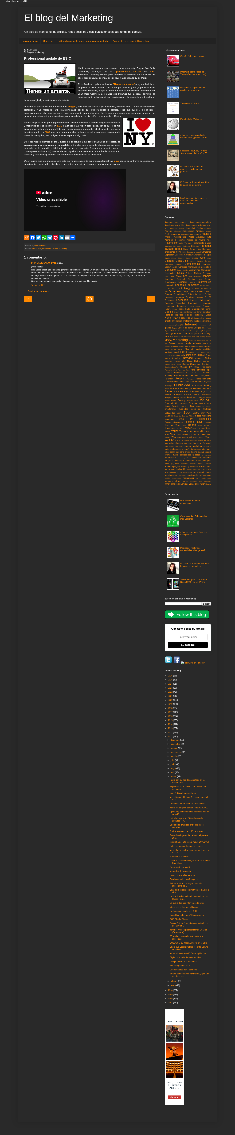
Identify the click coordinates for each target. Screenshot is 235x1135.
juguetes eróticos (188, 463)
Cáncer (179, 276)
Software (207, 409)
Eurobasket (169, 297)
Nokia (189, 361)
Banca (208, 243)
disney (194, 449)
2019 (170, 704)
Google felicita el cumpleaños (183, 961)
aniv (176, 440)
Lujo (209, 333)
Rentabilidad (206, 394)
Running (181, 400)
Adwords (168, 231)
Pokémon (169, 379)
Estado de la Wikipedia (191, 119)
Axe (181, 243)
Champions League (202, 255)
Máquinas (179, 355)
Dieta (200, 279)
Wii (190, 437)
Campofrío (206, 252)
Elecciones (198, 288)
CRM (178, 252)
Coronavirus (194, 270)
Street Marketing (203, 416)
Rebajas (188, 388)
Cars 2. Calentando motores (193, 56)
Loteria (203, 333)
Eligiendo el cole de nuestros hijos (185, 957)
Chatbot (181, 258)
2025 (170, 680)
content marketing (193, 446)
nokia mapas (206, 469)
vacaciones (194, 484)
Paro (193, 370)
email (167, 452)
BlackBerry (196, 246)
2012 (170, 732)
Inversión (203, 325)
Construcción (194, 267)
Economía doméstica (187, 285)
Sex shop (185, 406)
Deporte (206, 276)
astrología (193, 440)
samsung (169, 481)
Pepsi (208, 370)
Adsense (207, 228)
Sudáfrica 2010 (174, 419)
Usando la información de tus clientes (187, 803)
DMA (190, 276)
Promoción (198, 381)
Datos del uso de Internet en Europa (186, 846)
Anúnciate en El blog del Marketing (131, 41)
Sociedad (183, 409)
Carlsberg (179, 255)
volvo (209, 484)
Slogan (208, 406)
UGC (198, 428)
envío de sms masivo (194, 452)
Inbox (202, 318)
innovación (179, 460)
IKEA (175, 318)
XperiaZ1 (201, 437)
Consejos (182, 267)
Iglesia (189, 318)
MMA (171, 336)
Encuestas (199, 291)
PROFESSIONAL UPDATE (44, 263)
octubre (174, 748)
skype (177, 481)
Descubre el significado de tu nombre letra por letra (193, 88)
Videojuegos (205, 431)
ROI (194, 385)
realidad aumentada (173, 478)
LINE (172, 331)
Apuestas (200, 237)
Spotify (196, 413)
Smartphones (170, 409)
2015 (170, 720)
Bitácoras (186, 246)
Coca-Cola (182, 260)
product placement (179, 475)
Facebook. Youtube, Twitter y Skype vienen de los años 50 (193, 152)
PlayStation (206, 375)
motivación (181, 469)
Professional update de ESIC (183, 911)
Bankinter (168, 246)
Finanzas (169, 303)
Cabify (183, 252)
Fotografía (206, 303)
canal (208, 443)
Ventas (182, 431)
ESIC (152, 71)
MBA (167, 336)
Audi (209, 240)
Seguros (193, 403)
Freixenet (207, 306)
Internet (191, 324)
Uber (203, 428)
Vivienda (186, 434)
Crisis (180, 273)
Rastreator (168, 389)
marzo (174, 776)
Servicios (176, 406)
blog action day (172, 443)
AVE (166, 228)
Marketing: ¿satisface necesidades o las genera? (192, 549)
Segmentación (171, 403)
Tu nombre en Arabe (189, 103)
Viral (173, 434)
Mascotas (192, 340)
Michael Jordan (177, 349)
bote (185, 443)
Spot (186, 412)
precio (196, 472)
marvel (195, 466)
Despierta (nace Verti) (180, 867)
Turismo (179, 428)
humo (180, 458)
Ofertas (185, 364)
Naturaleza (176, 358)
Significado (200, 406)
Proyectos (207, 382)
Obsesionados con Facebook (183, 970)
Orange (183, 367)
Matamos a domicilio (179, 856)
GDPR (181, 309)
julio (173, 760)
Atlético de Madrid (196, 240)
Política (180, 378)
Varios (174, 431)
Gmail (208, 309)
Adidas (200, 228)
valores (203, 484)
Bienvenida (177, 246)
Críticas (189, 273)
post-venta (187, 472)
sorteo (185, 481)
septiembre (176, 752)
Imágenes (196, 318)
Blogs (178, 248)
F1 (205, 297)
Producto (189, 382)
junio (173, 764)
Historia (188, 315)
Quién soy (48, 41)
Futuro (168, 309)
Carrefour (188, 255)
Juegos (197, 328)
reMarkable (207, 475)
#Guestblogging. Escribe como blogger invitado (83, 41)
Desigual (181, 279)
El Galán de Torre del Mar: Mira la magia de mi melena (194, 183)
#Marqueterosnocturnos (175, 222)
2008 (170, 998)
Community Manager (173, 264)
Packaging (206, 367)
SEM (196, 400)
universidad (183, 484)
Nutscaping (207, 361)
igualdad (187, 458)
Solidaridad (170, 413)
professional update (128, 71)
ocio (166, 472)
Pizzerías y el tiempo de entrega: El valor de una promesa (191, 169)
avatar (200, 440)
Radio (199, 385)
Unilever (168, 431)
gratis (197, 455)
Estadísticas (180, 294)
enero (173, 985)
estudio (208, 452)
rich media (200, 478)
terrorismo (207, 481)
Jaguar (174, 328)
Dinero (208, 279)
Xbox (195, 437)
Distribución (170, 282)
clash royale (169, 446)
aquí (116, 161)
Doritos (192, 282)
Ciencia (195, 258)
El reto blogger (184, 288)
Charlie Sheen (170, 258)
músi (189, 469)
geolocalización (187, 455)
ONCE (173, 364)
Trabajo (192, 425)
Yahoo (208, 437)
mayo (173, 768)
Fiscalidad (180, 303)
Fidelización (205, 300)
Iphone (168, 328)
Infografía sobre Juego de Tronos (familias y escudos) (193, 73)
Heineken (169, 315)
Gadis (187, 309)
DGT (185, 276)
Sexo (192, 406)
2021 (170, 696)
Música (187, 355)
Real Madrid (178, 388)
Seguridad (184, 403)
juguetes (175, 463)
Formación (46, 249)
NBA (194, 355)
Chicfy (188, 258)
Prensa (168, 382)
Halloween (191, 312)
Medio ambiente (193, 343)
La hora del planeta (183, 331)
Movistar (168, 352)
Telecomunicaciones (174, 422)
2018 (170, 708)
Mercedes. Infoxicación (180, 871)
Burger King (195, 249)
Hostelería (198, 315)
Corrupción (206, 270)
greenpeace (206, 455)
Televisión (169, 425)
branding (192, 443)
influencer (196, 458)
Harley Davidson (203, 312)
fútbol (175, 455)
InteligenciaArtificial (202, 321)
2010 (170, 990)
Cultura (197, 273)
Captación (169, 255)
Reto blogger (199, 397)
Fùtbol (174, 309)
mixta (201, 466)
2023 (170, 688)
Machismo (187, 336)
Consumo (170, 269)
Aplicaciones (180, 237)
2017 (170, 712)
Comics (207, 261)
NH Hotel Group (204, 355)
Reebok (187, 391)
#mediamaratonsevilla (174, 225)
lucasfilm (208, 463)
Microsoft (189, 349)
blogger (72, 106)
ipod (204, 460)
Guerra (183, 312)
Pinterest (195, 375)
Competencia (192, 264)
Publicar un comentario (38, 291)
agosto (174, 756)
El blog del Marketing (68, 17)
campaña (201, 443)
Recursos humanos (202, 388)
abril (173, 772)
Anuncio (206, 233)
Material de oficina (204, 340)
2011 (170, 736)
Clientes (169, 260)
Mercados (184, 346)
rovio (209, 478)
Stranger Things (188, 416)
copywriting (207, 446)
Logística (195, 334)
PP (190, 367)
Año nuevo (188, 243)
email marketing (177, 452)
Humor (168, 317)
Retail (189, 397)
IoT (210, 325)
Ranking (207, 385)
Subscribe (188, 644)
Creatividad (170, 273)
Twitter (188, 428)
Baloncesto (199, 243)
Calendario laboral (194, 252)
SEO (202, 400)
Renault (187, 394)
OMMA (167, 364)
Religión (178, 394)
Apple (191, 237)
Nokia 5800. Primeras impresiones (190, 501)
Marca (55, 249)
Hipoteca (179, 315)
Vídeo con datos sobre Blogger (184, 907)
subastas (193, 481)
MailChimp (195, 336)
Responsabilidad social (175, 397)
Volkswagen (205, 434)
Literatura (187, 333)
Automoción (171, 242)
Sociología (195, 409)
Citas (209, 258)
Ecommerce (204, 282)
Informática (177, 321)
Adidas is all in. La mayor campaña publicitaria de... (186, 884)
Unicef (208, 428)
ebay (199, 449)
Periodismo (179, 373)
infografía (169, 460)
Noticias (197, 361)
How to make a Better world (182, 875)
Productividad (177, 381)
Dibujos (191, 279)
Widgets (185, 437)
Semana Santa (205, 403)
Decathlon (197, 276)
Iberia (182, 318)
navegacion (196, 469)
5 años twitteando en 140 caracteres (186, 831)
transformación (171, 484)
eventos (168, 455)
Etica (201, 294)
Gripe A (176, 312)
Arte (209, 237)
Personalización (181, 375)
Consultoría (206, 267)
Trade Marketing (204, 425)
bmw (181, 443)
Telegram (207, 422)
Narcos (167, 358)
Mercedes (193, 346)
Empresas (188, 291)
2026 (170, 676)
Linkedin (178, 333)
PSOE (196, 367)
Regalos (195, 391)
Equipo (208, 291)
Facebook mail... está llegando (184, 879)
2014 (170, 724)
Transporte (170, 428)
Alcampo (177, 231)
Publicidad (182, 385)
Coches (192, 261)
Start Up (177, 416)
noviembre (176, 744)
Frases (191, 306)
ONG (179, 364)
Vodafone (195, 434)
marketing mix (187, 466)
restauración (188, 478)
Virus (179, 434)
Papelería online (171, 370)
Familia (193, 300)
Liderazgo (169, 333)
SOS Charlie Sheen (179, 919)
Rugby (173, 400)
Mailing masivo (205, 336)
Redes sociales (174, 391)
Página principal (30, 41)
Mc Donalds (170, 343)
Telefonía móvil (193, 422)
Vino (167, 434)
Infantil (168, 321)
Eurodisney (191, 297)
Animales (185, 234)
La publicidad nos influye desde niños (187, 903)
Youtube (169, 440)
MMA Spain (178, 336)
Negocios (199, 358)
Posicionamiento (203, 379)
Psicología (168, 385)
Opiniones (206, 364)
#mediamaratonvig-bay (196, 225)
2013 (170, 728)
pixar (181, 472)
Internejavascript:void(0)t (174, 325)
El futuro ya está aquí (180, 965)
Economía (169, 285)
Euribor (208, 294)
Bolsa (185, 249)
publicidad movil (195, 475)
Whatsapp (176, 437)
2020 (209, 225)
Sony (179, 413)
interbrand (190, 460)
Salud (208, 400)
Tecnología (205, 418)
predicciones (205, 472)
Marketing (63, 249)
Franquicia (182, 306)
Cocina (200, 261)
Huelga (208, 315)
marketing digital (172, 466)
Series (168, 406)
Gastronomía (198, 309)
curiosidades (170, 449)
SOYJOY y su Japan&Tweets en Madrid (188, 943)
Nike (183, 361)
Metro (167, 349)
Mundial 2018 (194, 352)
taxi (200, 481)
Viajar (196, 431)
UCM (194, 428)
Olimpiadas (195, 364)
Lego (201, 331)
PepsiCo (168, 373)
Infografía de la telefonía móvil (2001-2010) (189, 842)
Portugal (190, 379)
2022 (170, 692)
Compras (207, 264)
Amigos (208, 231)
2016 (170, 716)
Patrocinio (200, 370)
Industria (208, 318)
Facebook (182, 300)
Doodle (182, 282)
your (166, 487)
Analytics (168, 234)
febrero (174, 981)
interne (198, 461)
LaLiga (195, 331)
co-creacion (179, 446)
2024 (170, 684)
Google (169, 311)
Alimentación (188, 231)
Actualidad (190, 228)
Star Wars (206, 413)
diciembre (175, 740)
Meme (178, 346)
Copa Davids (182, 270)
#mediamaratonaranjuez (200, 222)
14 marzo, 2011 (38, 285)
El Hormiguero (205, 285)
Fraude (198, 306)
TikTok (184, 425)
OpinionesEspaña (171, 367)
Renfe (196, 394)
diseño (187, 449)
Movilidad (207, 349)
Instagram (188, 321)
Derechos (169, 279)
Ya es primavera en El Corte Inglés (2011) (189, 953)
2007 (170, 1002)
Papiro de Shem (184, 370)
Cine (203, 257)
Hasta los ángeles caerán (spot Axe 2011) (189, 808)
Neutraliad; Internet (172, 361)
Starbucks (169, 416)
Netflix (208, 358)
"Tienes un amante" (124, 84)
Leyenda (207, 331)
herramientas (170, 458)
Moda (198, 349)
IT (179, 318)
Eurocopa (179, 297)
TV (191, 419)
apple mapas (184, 440)
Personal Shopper (193, 373)
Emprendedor (175, 291)
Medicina (181, 343)
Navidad (188, 358)
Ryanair (190, 400)
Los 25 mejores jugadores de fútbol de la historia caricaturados (193, 200)
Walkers (167, 437)
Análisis (168, 237)
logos (200, 463)
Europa (200, 297)
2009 (170, 994)
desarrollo (180, 449)
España (168, 294)
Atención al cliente (175, 240)
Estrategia (192, 294)
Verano (190, 431)
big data (207, 440)
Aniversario (195, 234)
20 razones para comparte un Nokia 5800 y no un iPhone (193, 580)
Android (176, 234)
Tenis (178, 425)
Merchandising (204, 346)
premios (168, 475)
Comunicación (171, 267)
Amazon (200, 231)
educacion (36, 249)
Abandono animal (177, 228)
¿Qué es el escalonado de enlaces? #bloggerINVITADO (193, 136)
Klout (204, 328)
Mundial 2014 (180, 352)
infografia (207, 457)
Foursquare (170, 306)
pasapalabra (173, 472)
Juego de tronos (185, 328)
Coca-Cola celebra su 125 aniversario (187, 915)
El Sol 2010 (170, 288)
